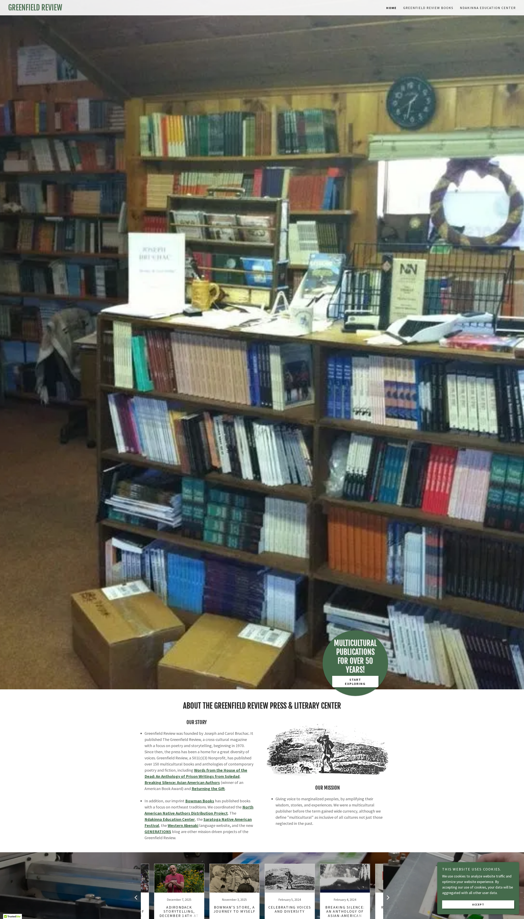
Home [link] (391, 8)
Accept (478, 904)
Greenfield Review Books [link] (428, 8)
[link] (135, 9)
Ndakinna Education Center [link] (488, 8)
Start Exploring (355, 681)
